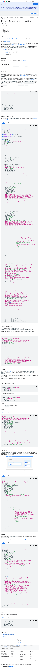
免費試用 (35, 4)
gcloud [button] (3, 381)
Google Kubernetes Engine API (25, 75)
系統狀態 (12, 657)
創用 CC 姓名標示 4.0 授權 (16, 645)
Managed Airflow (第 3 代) (5, 38)
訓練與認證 (21, 659)
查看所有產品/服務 (4, 653)
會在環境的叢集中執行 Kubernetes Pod (18, 44)
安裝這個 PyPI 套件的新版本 (18, 83)
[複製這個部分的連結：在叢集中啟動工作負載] (13, 116)
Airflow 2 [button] (3, 88)
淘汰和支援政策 (23, 60)
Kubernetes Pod (7, 41)
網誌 (30, 653)
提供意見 (35, 21)
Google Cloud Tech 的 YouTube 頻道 (33, 660)
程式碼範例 (21, 656)
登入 (37, 1)
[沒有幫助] (37, 17)
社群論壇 (12, 653)
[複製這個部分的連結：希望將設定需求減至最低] (13, 326)
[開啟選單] (1, 1)
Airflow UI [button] (7, 381)
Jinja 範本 (8, 371)
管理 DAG (4, 636)
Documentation (6, 17)
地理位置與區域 (31, 79)
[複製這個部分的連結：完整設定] (6, 534)
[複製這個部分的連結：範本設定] (6, 369)
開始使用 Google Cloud (23, 654)
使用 (8, 634)
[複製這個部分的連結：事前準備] (7, 58)
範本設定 (4, 51)
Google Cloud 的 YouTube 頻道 (33, 658)
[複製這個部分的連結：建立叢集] (7, 71)
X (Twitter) (31, 656)
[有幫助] (35, 17)
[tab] (3, 89)
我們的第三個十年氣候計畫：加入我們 (25, 664)
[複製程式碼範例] (32, 92)
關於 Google (3, 664)
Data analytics (11, 17)
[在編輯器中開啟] (33, 92)
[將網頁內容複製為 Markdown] (5, 23)
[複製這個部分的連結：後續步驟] (7, 632)
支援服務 (12, 654)
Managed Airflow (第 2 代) (14, 38)
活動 (30, 654)
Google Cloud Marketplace (5, 656)
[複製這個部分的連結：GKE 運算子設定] (10, 64)
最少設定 (4, 49)
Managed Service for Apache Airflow (11, 4)
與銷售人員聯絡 (3, 657)
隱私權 (7, 664)
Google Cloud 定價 (4, 654)
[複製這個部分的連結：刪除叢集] (7, 612)
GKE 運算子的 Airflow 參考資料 (19, 539)
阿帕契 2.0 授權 (27, 645)
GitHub (21, 653)
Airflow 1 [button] (8, 88)
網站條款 (10, 664)
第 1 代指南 (3, 18)
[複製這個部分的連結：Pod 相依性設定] (9, 450)
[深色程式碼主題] (30, 92)
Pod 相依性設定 (5, 52)
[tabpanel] (19, 101)
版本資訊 (12, 656)
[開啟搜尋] (26, 1)
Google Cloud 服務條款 (15, 664)
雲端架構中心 (22, 657)
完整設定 (4, 54)
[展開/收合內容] (7, 25)
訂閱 (11, 666)
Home (2, 17)
